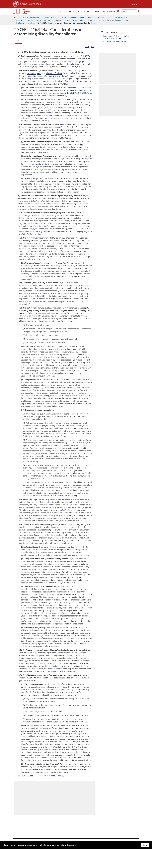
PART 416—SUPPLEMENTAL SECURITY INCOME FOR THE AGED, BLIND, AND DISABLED (51, 20)
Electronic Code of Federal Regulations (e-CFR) (38, 17)
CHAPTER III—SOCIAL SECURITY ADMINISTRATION (107, 17)
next (92, 46)
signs (39, 73)
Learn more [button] (71, 845)
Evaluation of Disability (25, 23)
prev (87, 46)
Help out (110, 11)
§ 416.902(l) (45, 121)
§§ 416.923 (37, 299)
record (74, 56)
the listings (38, 203)
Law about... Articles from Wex (116, 36)
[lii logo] (21, 11)
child (62, 124)
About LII (60, 11)
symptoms (31, 73)
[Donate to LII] (118, 11)
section (38, 234)
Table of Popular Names (113, 39)
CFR (18, 40)
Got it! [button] (145, 845)
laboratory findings (54, 73)
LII (15, 17)
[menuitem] (60, 11)
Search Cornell (134, 4)
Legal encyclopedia (98, 11)
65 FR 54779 (23, 776)
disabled (70, 93)
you (77, 67)
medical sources (78, 59)
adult (65, 149)
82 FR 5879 (58, 776)
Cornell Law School (30, 3)
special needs (41, 164)
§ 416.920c (62, 84)
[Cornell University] (16, 3)
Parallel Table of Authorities (115, 41)
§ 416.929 (75, 229)
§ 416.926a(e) (83, 93)
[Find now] (139, 11)
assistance (83, 608)
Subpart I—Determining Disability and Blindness (110, 20)
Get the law (70, 11)
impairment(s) (75, 70)
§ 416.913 (85, 56)
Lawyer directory (82, 11)
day (81, 144)
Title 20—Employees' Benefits (72, 17)
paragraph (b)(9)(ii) (55, 671)
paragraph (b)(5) (60, 510)
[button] (139, 11)
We (41, 56)
